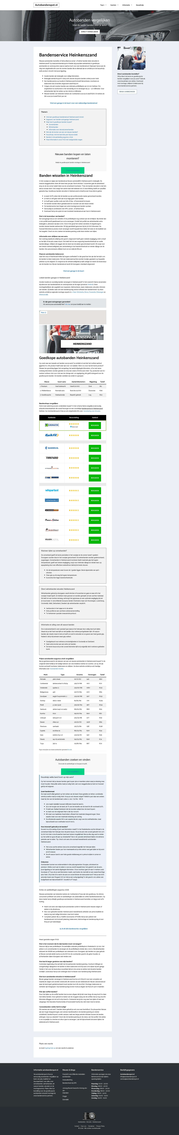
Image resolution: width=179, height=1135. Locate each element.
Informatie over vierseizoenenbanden (61, 129)
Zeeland (90, 284)
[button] (73, 103)
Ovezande (92, 292)
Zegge (64, 1096)
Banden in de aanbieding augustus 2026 (59, 137)
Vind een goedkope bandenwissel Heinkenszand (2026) (65, 117)
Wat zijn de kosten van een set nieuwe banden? (62, 132)
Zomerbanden (53, 124)
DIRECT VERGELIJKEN (89, 31)
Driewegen (99, 292)
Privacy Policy (100, 1126)
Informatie (126, 5)
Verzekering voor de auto (91, 411)
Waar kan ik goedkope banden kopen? (59, 122)
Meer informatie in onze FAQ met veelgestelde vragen (64, 139)
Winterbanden (53, 127)
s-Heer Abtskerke (78, 292)
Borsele (69, 750)
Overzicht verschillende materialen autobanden (73, 1075)
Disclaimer (91, 1126)
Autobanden (81, 1122)
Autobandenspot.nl (46, 5)
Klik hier (68, 304)
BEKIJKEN (95, 425)
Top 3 (102, 5)
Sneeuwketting (67, 1080)
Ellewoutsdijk (43, 294)
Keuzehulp (140, 5)
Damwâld (65, 1099)
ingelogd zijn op (50, 1048)
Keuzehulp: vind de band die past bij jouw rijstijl (61, 134)
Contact (76, 1126)
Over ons (83, 1126)
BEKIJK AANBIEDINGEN (127, 91)
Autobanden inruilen (56, 668)
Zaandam (65, 1093)
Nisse (86, 292)
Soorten (113, 5)
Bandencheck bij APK (69, 1083)
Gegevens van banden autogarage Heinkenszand (62, 119)
